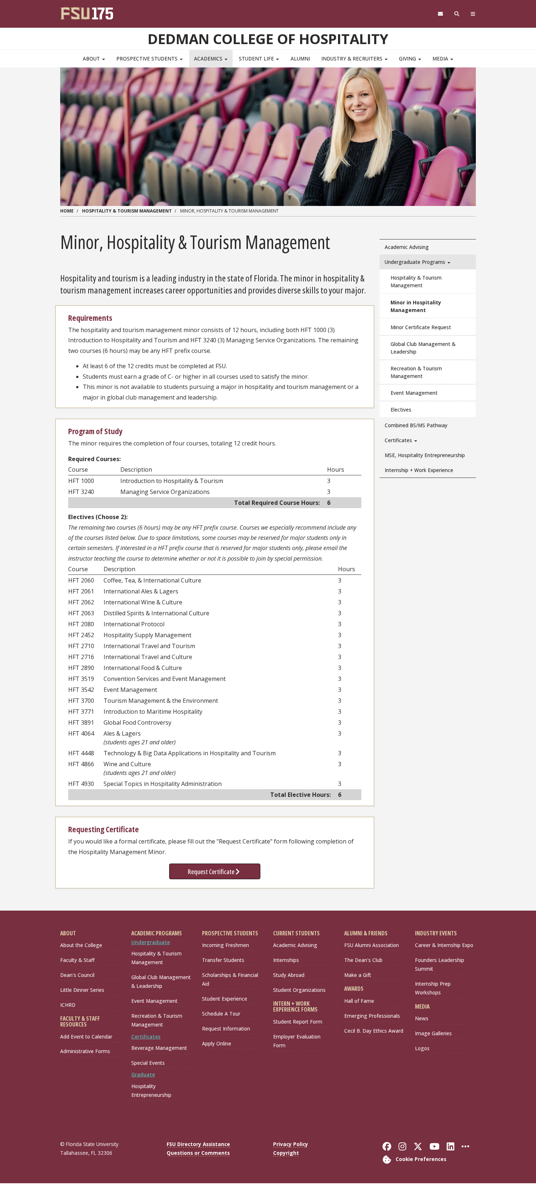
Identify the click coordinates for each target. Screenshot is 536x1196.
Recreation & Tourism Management (416, 372)
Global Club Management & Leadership (423, 347)
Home (67, 211)
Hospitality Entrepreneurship (151, 1090)
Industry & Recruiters (352, 58)
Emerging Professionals (372, 1015)
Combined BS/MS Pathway (416, 425)
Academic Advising (407, 247)
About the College (81, 945)
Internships (286, 960)
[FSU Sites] (473, 14)
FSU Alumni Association (371, 945)
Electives (401, 409)
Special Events (148, 1062)
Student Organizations (299, 989)
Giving (408, 58)
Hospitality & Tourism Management (127, 211)
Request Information (226, 1028)
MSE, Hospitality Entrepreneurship (425, 455)
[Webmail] (440, 14)
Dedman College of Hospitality (268, 38)
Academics (209, 58)
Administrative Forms (85, 1051)
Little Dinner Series (82, 989)
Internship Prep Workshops (433, 988)
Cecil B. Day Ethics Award (373, 1030)
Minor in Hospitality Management (416, 306)
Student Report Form (297, 1021)
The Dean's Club (363, 960)
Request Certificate (212, 871)
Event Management (414, 392)
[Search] (457, 14)
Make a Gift (357, 974)
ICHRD (67, 1004)
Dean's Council (77, 974)
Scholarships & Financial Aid (230, 979)
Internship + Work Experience (419, 470)
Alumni (300, 58)
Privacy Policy (290, 1144)
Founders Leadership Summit (439, 964)
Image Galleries (433, 1033)
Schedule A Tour (221, 1013)
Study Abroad (288, 974)
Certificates (399, 440)
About (92, 58)
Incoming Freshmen (225, 945)
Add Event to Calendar (86, 1036)
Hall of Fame (359, 1000)
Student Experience (224, 998)
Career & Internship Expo (444, 945)
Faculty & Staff (77, 960)
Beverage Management (159, 1047)
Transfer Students (223, 960)
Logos (422, 1048)
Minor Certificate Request (421, 327)
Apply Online (216, 1043)
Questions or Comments (198, 1152)
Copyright (286, 1152)
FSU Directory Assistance (198, 1144)
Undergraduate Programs (416, 261)
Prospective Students (147, 58)
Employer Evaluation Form (297, 1041)
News (421, 1018)
